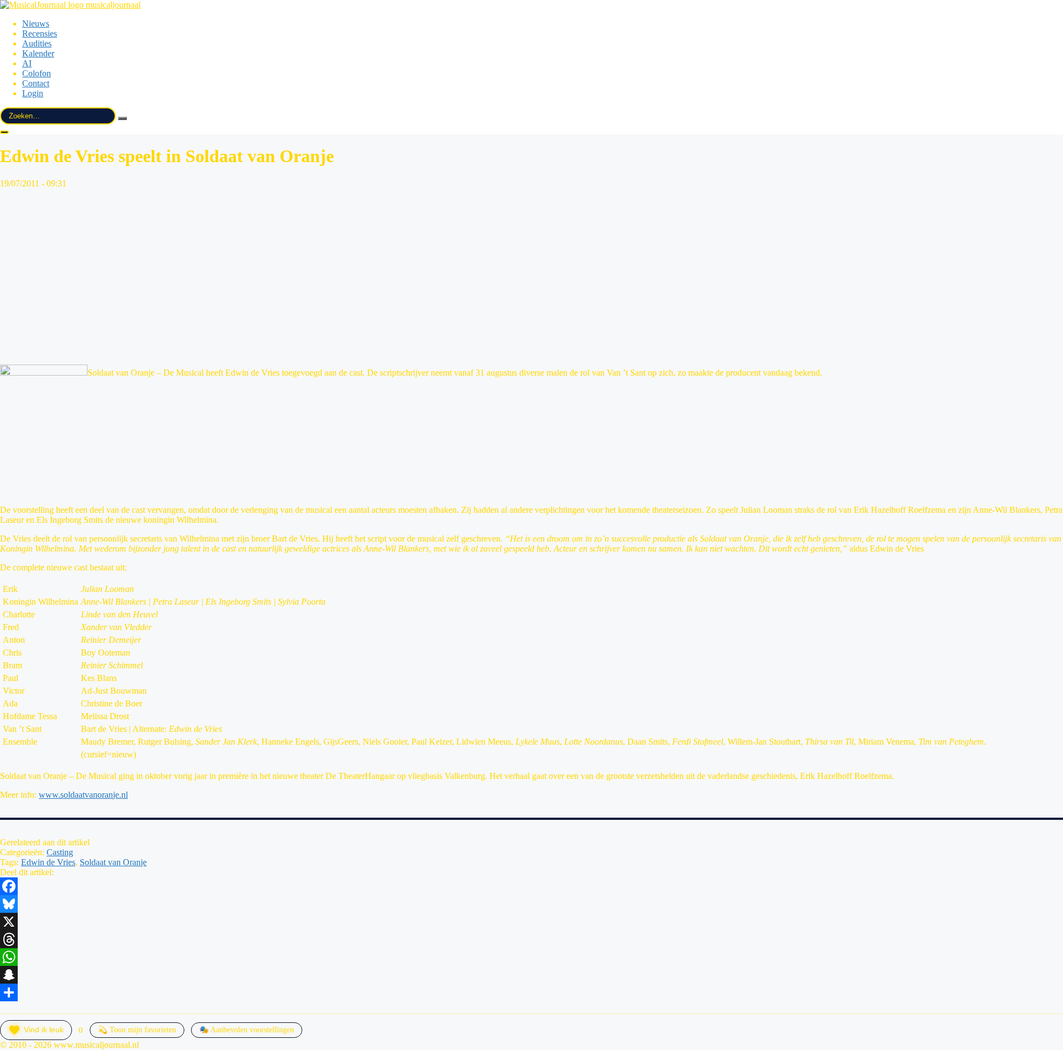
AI (27, 63)
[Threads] (531, 939)
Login (32, 93)
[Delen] (531, 992)
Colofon (36, 73)
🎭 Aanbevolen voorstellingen (246, 1030)
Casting (60, 852)
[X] (531, 922)
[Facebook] (531, 886)
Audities (36, 43)
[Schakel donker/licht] (4, 132)
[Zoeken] (122, 118)
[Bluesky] (531, 904)
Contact (35, 83)
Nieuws (35, 23)
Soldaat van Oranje (113, 862)
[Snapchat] (531, 975)
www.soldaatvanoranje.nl (83, 794)
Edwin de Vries (48, 862)
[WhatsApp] (531, 957)
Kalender (38, 53)
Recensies (39, 33)
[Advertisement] (531, 274)
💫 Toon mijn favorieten (137, 1030)
